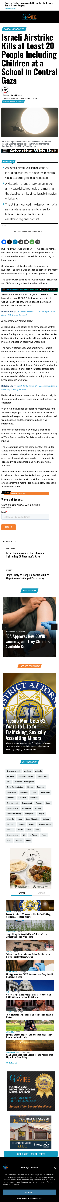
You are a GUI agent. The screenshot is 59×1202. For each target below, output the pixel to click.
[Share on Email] (26, 241)
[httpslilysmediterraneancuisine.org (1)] (30, 888)
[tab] (21, 893)
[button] (55, 1167)
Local (8, 716)
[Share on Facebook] (3, 241)
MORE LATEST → (13, 1063)
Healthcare (10, 631)
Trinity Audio (27, 231)
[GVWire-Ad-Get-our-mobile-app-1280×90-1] (29, 290)
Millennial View (12, 1052)
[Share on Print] (20, 241)
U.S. (7, 992)
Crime (8, 952)
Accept (29, 1192)
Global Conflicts (14, 29)
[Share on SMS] (32, 241)
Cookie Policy (21, 1199)
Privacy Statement (35, 1199)
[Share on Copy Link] (37, 241)
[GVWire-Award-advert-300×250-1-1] (31, 1110)
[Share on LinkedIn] (15, 241)
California (10, 932)
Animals (9, 1032)
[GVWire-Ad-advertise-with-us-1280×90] (29, 152)
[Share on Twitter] (9, 241)
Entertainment (44, 8)
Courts (9, 1012)
